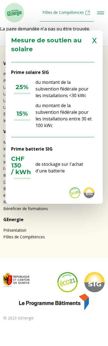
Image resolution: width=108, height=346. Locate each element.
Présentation (14, 230)
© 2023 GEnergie (18, 318)
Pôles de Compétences (63, 12)
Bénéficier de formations (25, 208)
